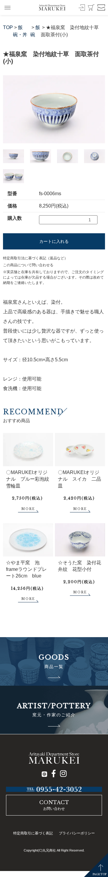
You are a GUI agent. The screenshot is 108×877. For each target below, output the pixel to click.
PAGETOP (99, 874)
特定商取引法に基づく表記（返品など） (35, 258)
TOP (8, 27)
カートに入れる (54, 241)
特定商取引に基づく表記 (33, 833)
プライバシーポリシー (77, 833)
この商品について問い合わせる (28, 265)
